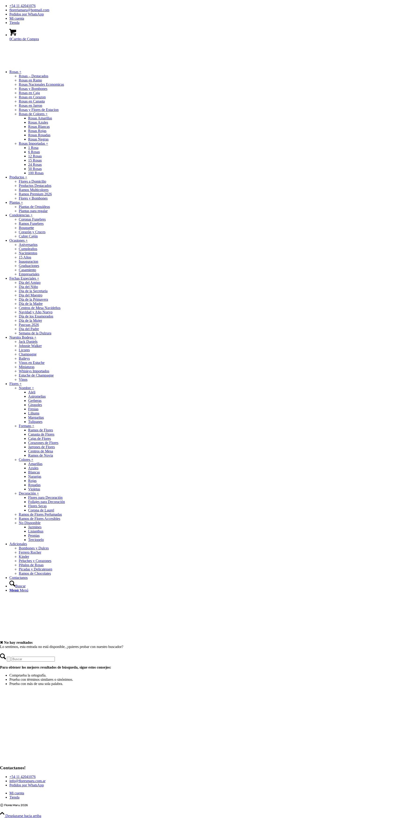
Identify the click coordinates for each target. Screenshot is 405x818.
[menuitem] (207, 6)
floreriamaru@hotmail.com (29, 10)
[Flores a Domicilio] (35, 67)
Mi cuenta (16, 18)
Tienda (14, 23)
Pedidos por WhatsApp (26, 14)
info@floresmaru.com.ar (27, 781)
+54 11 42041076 (22, 6)
